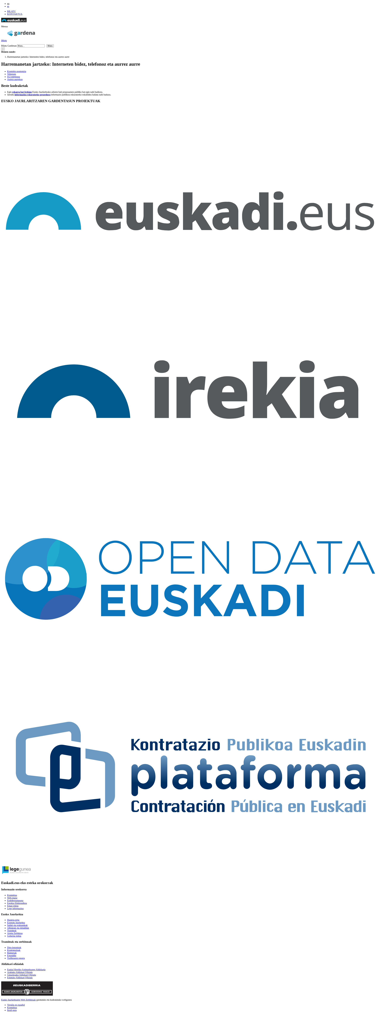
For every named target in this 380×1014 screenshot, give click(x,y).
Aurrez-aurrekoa (15, 79)
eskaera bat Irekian (22, 92)
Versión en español (16, 1005)
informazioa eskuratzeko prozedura (32, 94)
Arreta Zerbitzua (15, 933)
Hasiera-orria (13, 920)
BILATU (11, 11)
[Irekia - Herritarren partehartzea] (190, 483)
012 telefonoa (13, 76)
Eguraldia (11, 955)
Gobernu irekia (14, 936)
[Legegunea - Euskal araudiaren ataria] (16, 876)
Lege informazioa (15, 908)
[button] (4, 26)
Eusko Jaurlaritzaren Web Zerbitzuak (18, 1000)
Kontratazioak (13, 950)
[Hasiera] (21, 35)
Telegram (11, 74)
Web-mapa (12, 898)
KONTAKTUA (14, 14)
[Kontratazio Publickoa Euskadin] (190, 861)
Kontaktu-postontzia (16, 71)
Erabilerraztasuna (15, 900)
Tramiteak (11, 930)
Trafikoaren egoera (16, 958)
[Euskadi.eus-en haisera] (14, 21)
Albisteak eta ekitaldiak (18, 928)
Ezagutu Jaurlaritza (16, 922)
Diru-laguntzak (14, 947)
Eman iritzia (12, 906)
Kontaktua (12, 895)
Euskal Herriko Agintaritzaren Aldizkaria (26, 969)
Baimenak (12, 953)
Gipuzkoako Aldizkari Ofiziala (21, 975)
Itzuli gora (12, 1010)
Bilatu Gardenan (9, 45)
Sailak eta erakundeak (17, 925)
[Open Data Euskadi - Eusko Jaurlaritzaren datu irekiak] (190, 672)
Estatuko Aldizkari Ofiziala (20, 977)
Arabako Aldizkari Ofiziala (20, 972)
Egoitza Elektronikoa (17, 903)
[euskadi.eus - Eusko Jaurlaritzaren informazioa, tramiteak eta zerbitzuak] (190, 293)
